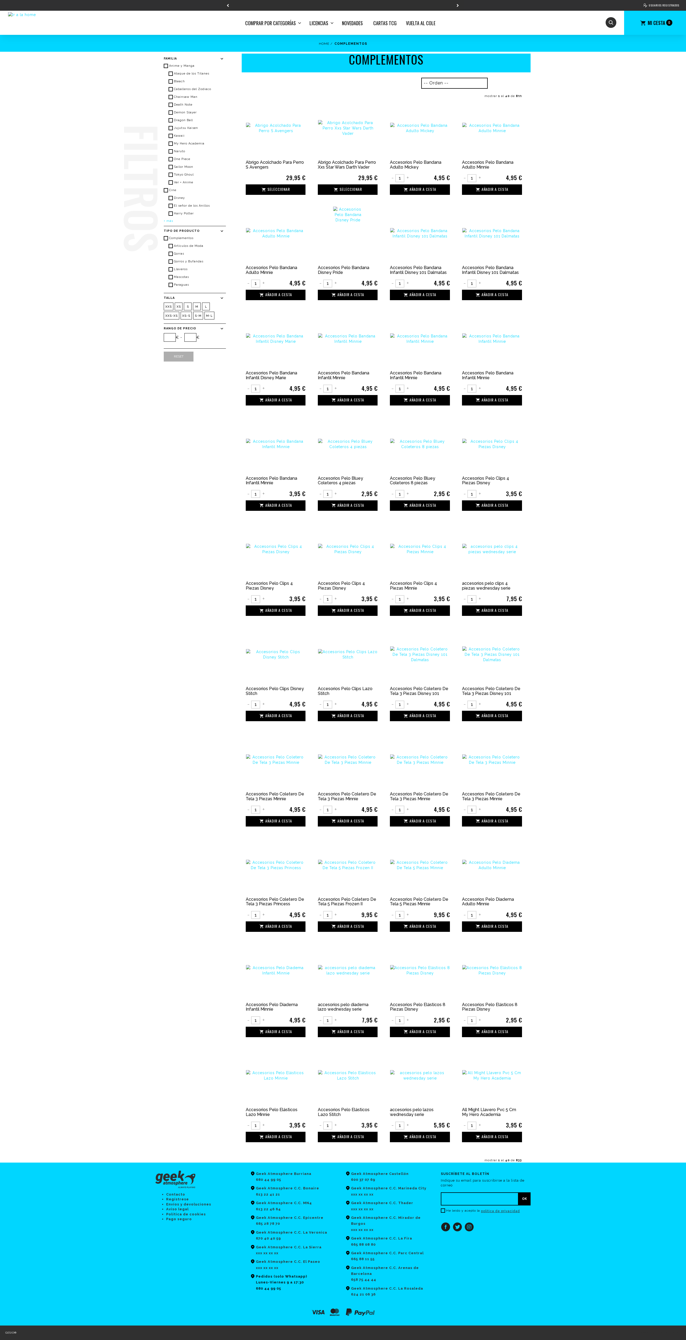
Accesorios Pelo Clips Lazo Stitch (345, 691)
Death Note (183, 104)
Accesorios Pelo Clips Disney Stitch (275, 691)
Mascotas (181, 277)
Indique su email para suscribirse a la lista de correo (482, 1183)
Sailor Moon (183, 167)
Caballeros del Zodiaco (192, 89)
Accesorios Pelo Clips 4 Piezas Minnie (413, 585)
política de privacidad (500, 1211)
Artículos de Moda (188, 246)
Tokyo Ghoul (184, 174)
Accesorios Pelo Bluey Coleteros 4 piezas (340, 480)
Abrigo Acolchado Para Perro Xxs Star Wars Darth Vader (347, 164)
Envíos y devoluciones (188, 1204)
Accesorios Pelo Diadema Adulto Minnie (488, 901)
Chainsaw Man (185, 97)
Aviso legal (177, 1209)
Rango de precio (180, 328)
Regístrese (177, 1199)
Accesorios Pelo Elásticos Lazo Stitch (344, 1112)
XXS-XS (171, 316)
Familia (170, 58)
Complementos (181, 238)
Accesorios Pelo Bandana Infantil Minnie (343, 375)
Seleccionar (278, 189)
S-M (198, 316)
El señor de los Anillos (192, 205)
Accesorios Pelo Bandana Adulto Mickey (415, 164)
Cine (172, 190)
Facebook (445, 1227)
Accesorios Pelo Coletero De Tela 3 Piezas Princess (275, 901)
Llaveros (181, 269)
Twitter (457, 1227)
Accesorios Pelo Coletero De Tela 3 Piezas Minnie (275, 796)
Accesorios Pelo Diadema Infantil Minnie (272, 1007)
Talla (169, 298)
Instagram (469, 1227)
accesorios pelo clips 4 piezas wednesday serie (486, 585)
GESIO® (11, 1332)
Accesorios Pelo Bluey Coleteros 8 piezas (412, 480)
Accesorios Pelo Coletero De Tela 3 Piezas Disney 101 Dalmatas (419, 691)
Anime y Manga (182, 66)
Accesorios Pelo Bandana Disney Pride (343, 270)
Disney (179, 198)
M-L (209, 316)
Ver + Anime (183, 182)
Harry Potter (184, 213)
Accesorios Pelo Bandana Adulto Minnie (487, 164)
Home (324, 44)
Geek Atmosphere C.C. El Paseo (288, 1262)
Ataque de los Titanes (191, 73)
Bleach (179, 81)
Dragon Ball (183, 120)
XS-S (186, 316)
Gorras (179, 253)
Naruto (179, 151)
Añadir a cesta (422, 189)
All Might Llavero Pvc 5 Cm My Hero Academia (489, 1112)
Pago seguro (179, 1219)
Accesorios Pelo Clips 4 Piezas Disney (485, 480)
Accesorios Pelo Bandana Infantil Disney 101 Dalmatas (418, 270)
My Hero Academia (189, 143)
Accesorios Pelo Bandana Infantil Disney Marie (271, 375)
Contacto (175, 1194)
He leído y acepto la (463, 1210)
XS (179, 306)
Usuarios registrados (664, 5)
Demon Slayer (185, 112)
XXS (168, 306)
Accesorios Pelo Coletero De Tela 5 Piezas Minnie (419, 901)
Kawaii (179, 135)
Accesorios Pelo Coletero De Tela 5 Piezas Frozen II (347, 901)
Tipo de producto (182, 231)
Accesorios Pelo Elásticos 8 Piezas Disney (417, 1007)
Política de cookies (186, 1214)
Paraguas (181, 284)
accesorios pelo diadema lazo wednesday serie (343, 1007)
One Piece (182, 159)
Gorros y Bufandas (188, 261)
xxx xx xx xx (267, 1268)
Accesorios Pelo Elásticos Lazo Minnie (271, 1112)
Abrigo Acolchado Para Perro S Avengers (275, 164)
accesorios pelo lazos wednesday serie (412, 1112)
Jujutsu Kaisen (186, 128)
